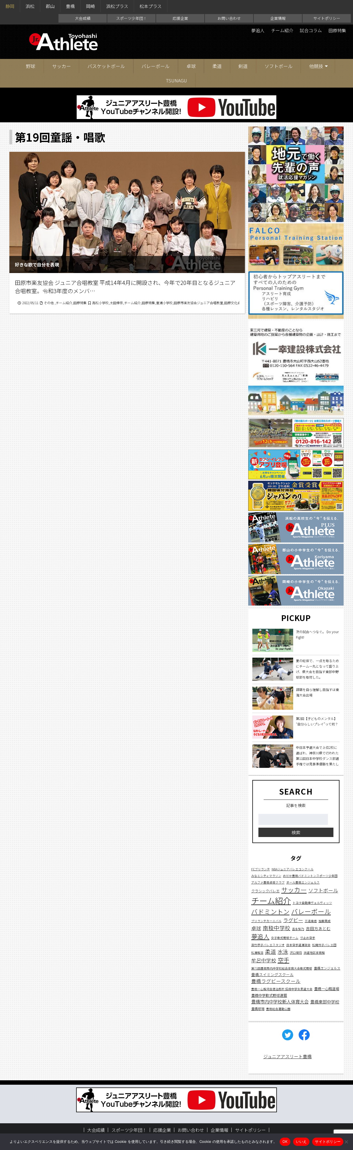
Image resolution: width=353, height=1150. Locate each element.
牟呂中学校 (263, 960)
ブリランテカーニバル (266, 921)
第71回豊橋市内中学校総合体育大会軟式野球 (281, 969)
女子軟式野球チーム (284, 938)
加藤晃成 (325, 921)
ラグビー (293, 920)
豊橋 (70, 6)
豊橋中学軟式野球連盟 (269, 995)
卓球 (191, 66)
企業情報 (278, 18)
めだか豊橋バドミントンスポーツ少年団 (310, 876)
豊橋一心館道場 (326, 988)
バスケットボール (106, 66)
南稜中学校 (276, 928)
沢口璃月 (296, 953)
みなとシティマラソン (266, 876)
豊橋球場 (257, 1008)
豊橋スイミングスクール (272, 975)
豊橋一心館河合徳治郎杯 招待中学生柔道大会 (281, 989)
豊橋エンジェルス (327, 968)
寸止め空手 (307, 938)
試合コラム (311, 30)
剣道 (243, 66)
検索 (296, 832)
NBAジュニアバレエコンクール (293, 869)
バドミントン (270, 911)
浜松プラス (117, 6)
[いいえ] (346, 1141)
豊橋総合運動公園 (278, 1009)
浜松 (30, 6)
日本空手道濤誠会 (298, 945)
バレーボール (155, 66)
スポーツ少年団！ (131, 18)
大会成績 (82, 18)
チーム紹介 (282, 30)
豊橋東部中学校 (324, 1001)
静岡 (10, 6)
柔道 (217, 66)
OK (285, 1141)
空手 (283, 960)
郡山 (50, 6)
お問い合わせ (229, 18)
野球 (30, 66)
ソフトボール (278, 66)
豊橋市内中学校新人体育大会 (280, 1001)
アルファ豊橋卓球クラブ (268, 883)
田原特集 (337, 30)
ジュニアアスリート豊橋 (287, 1056)
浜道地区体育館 (314, 953)
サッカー (61, 66)
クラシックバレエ (265, 891)
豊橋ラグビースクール (276, 981)
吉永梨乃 (298, 929)
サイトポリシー (326, 18)
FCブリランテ (260, 869)
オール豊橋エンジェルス (303, 883)
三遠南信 (311, 921)
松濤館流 (257, 953)
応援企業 (180, 18)
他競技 (316, 66)
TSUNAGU (176, 80)
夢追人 (257, 30)
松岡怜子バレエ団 (324, 945)
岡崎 (90, 6)
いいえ (301, 1141)
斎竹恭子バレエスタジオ (268, 945)
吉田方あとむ (318, 929)
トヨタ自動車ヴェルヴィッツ (312, 903)
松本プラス (151, 6)
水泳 (283, 952)
